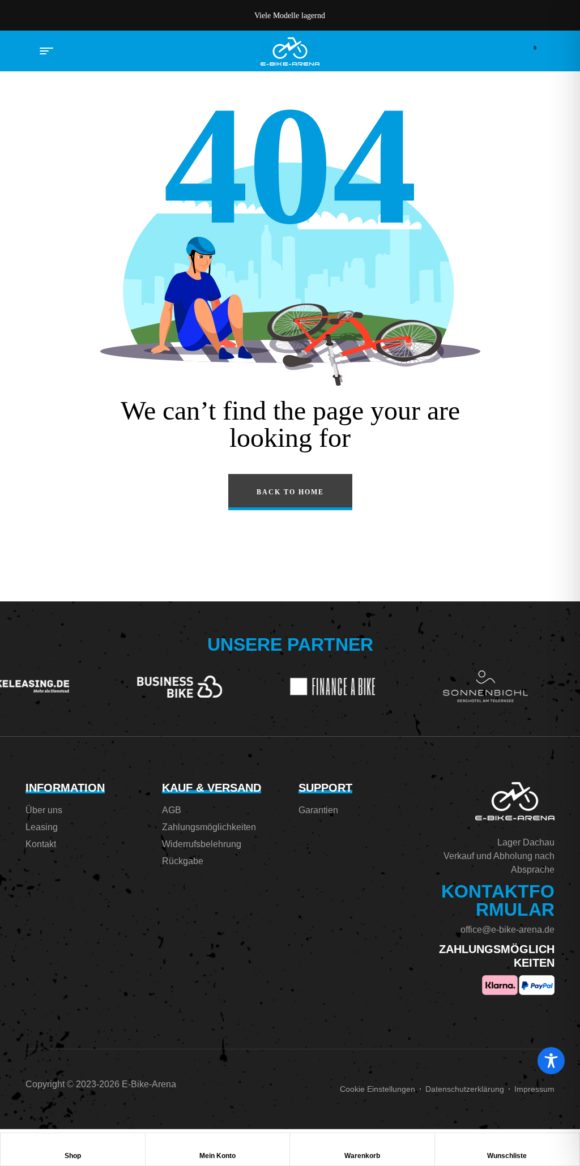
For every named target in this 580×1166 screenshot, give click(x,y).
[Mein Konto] (217, 1144)
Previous (137, 15)
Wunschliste (507, 1156)
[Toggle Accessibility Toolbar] (551, 1060)
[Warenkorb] (362, 1144)
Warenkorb (362, 1156)
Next (443, 15)
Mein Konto (217, 1156)
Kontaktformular (498, 900)
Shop (73, 1156)
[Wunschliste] (507, 1144)
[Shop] (72, 1144)
